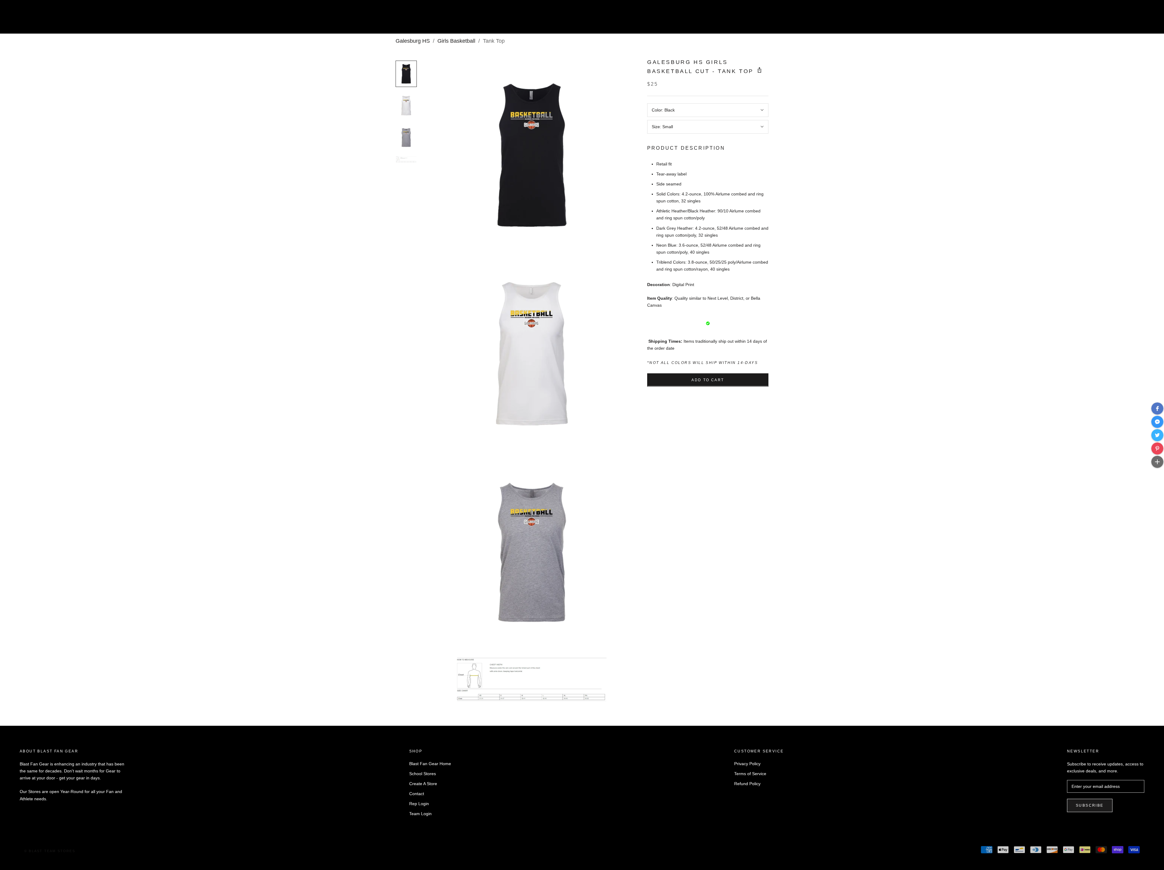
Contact (416, 793)
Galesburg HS (413, 41)
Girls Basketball (456, 41)
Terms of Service (750, 773)
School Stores (422, 773)
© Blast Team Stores (49, 851)
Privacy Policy (747, 763)
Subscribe (1090, 805)
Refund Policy (747, 783)
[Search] (1132, 19)
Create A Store (423, 783)
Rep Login (419, 803)
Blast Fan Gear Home (430, 763)
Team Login (420, 813)
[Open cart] (1146, 19)
